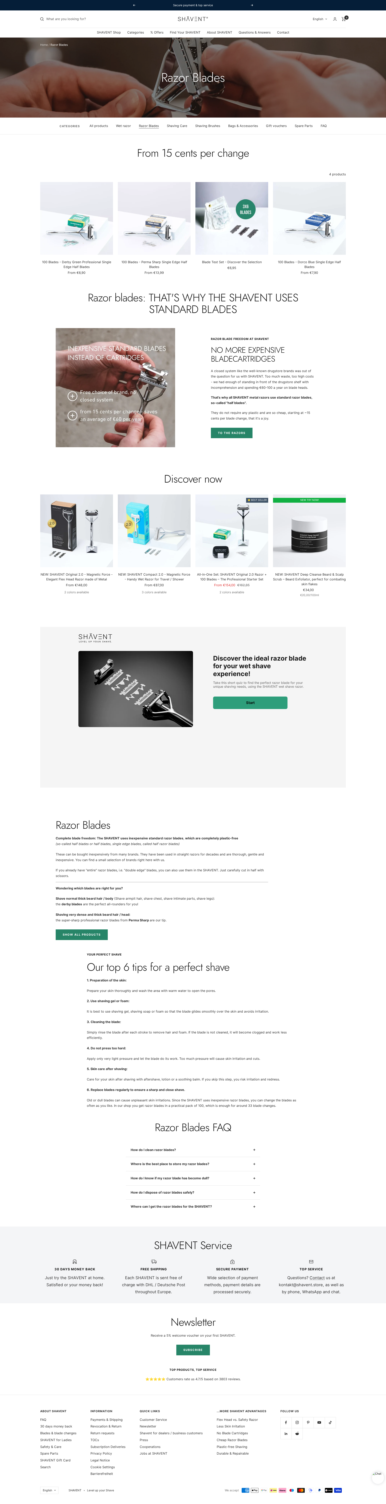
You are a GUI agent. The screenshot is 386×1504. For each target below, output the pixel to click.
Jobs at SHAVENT (153, 1453)
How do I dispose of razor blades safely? (162, 1192)
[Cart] (344, 19)
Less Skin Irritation (231, 1426)
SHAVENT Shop (109, 32)
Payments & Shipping (106, 1420)
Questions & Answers (255, 32)
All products (98, 126)
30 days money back (56, 1426)
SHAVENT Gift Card (55, 1460)
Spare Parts (304, 126)
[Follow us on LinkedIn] (286, 1433)
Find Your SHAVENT (185, 32)
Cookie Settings (102, 1467)
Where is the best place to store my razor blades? (170, 1164)
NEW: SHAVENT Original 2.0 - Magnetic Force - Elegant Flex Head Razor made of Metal (77, 576)
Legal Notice (100, 1460)
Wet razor (123, 126)
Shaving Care (177, 126)
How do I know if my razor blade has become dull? (170, 1178)
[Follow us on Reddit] (297, 1433)
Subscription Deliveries (107, 1447)
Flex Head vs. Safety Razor (237, 1420)
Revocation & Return (105, 1426)
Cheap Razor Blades (232, 1440)
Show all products (82, 934)
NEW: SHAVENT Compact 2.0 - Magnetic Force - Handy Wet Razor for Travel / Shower (154, 576)
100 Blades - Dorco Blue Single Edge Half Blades (309, 264)
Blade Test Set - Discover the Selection (232, 262)
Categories (135, 32)
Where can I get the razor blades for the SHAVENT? (171, 1206)
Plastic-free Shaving (232, 1447)
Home (44, 44)
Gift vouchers (276, 126)
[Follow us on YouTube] (319, 1422)
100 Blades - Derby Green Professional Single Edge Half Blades (76, 264)
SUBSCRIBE (193, 1350)
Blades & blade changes (58, 1433)
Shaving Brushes (207, 126)
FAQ (324, 126)
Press (144, 1440)
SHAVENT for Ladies (56, 1440)
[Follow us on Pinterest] (308, 1422)
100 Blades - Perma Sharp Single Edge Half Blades (154, 264)
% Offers (156, 32)
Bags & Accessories (243, 126)
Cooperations (150, 1447)
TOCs (94, 1440)
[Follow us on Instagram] (297, 1422)
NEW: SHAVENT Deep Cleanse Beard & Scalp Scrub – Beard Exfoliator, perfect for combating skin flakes (309, 579)
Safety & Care (50, 1447)
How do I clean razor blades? (153, 1150)
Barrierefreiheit (101, 1474)
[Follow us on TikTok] (330, 1422)
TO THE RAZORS (231, 433)
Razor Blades (149, 126)
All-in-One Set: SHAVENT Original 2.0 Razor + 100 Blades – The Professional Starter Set (232, 576)
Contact (283, 32)
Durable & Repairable (233, 1453)
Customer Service (153, 1420)
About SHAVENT (219, 32)
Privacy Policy (101, 1453)
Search (45, 1467)
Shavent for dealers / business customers (171, 1433)
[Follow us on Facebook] (286, 1422)
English (318, 19)
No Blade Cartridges (232, 1433)
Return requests (102, 1433)
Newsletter (148, 1426)
